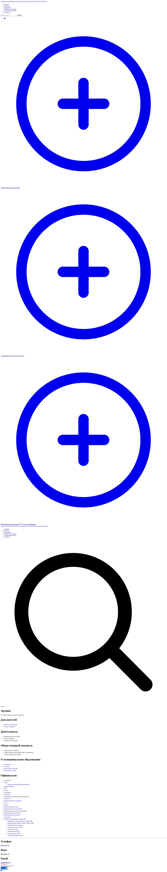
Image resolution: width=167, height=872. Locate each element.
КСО (5, 802)
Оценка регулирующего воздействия (19, 784)
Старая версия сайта (10, 10)
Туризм (6, 805)
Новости (6, 6)
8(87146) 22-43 (5, 845)
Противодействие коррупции (13, 800)
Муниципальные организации (13, 809)
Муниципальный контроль (12, 815)
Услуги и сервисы (9, 726)
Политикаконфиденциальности (7, 865)
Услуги (6, 790)
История (6, 766)
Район (6, 782)
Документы (7, 7)
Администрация (9, 786)
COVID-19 (7, 798)
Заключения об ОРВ (14, 831)
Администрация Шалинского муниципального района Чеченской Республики (24, 1)
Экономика (7, 817)
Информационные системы (12, 813)
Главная (6, 4)
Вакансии (7, 794)
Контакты (7, 12)
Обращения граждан (10, 9)
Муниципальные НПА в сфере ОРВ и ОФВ (21, 823)
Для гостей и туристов (11, 768)
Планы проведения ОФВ (15, 835)
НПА (5, 788)
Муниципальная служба (11, 807)
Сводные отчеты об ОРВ (15, 827)
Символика (7, 764)
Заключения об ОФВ (14, 833)
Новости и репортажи (10, 724)
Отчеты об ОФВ (12, 829)
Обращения (7, 792)
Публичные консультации (15, 825)
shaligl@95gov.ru (6, 862)
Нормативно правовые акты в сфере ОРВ (20, 821)
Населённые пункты (10, 770)
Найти (19, 15)
